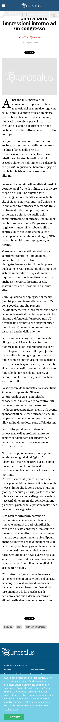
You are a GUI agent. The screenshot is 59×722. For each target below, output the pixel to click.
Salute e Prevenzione (37, 670)
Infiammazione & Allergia (15, 19)
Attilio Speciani (31, 37)
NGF (19, 627)
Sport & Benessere (13, 30)
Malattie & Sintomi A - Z (15, 665)
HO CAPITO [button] (14, 717)
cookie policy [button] (11, 709)
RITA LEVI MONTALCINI (36, 627)
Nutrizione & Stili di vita (14, 25)
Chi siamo (7, 670)
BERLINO (8, 627)
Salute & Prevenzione (14, 14)
